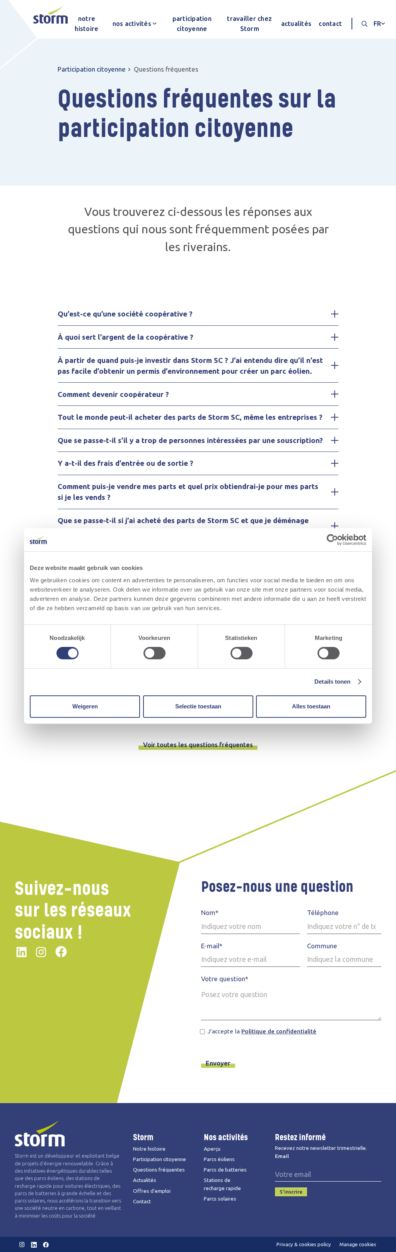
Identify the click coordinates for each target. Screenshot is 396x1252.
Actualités (144, 1180)
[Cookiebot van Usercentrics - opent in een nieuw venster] (332, 540)
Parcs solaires (220, 1199)
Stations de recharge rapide (222, 1184)
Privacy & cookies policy (304, 1244)
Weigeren (85, 706)
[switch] (154, 653)
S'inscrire (291, 1192)
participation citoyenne (192, 23)
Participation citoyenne (92, 69)
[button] (133, 24)
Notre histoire (149, 1149)
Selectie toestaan (198, 706)
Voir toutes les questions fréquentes (198, 744)
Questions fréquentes (159, 1169)
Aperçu (212, 1149)
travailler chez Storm (249, 23)
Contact (142, 1201)
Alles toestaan (311, 706)
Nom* (209, 912)
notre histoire (86, 23)
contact (330, 23)
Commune (322, 945)
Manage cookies (358, 1244)
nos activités (132, 23)
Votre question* (224, 978)
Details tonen (332, 681)
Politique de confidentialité (278, 1031)
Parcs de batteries (225, 1169)
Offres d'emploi (152, 1191)
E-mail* (211, 945)
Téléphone (323, 912)
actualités (296, 23)
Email (282, 1156)
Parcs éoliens (219, 1159)
